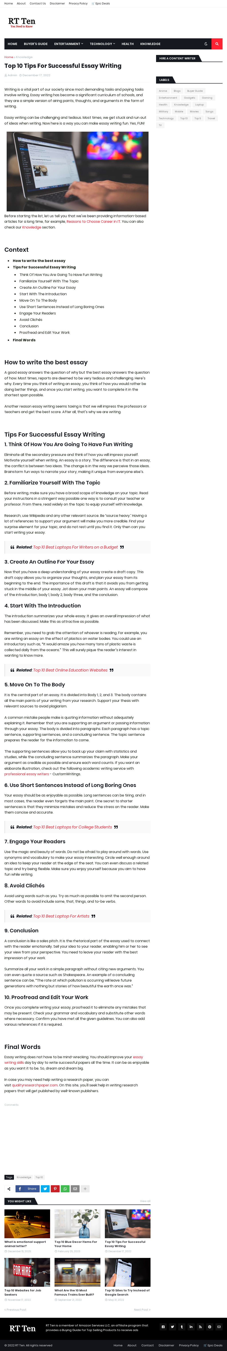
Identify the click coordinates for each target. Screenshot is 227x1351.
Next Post (141, 1310)
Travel (211, 118)
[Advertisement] (77, 1138)
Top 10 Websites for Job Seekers (22, 1292)
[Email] (75, 1188)
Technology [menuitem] (101, 44)
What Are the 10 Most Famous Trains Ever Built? (74, 1292)
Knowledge (24, 57)
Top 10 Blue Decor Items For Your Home (76, 1244)
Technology (166, 118)
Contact (147, 1345)
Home (8, 3)
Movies (194, 111)
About (21, 3)
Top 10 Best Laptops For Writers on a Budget (75, 547)
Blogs (177, 91)
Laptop (199, 104)
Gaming (207, 98)
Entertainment (168, 98)
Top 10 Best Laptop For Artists (61, 916)
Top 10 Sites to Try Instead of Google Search (127, 1292)
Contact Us (38, 3)
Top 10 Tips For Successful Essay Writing (125, 1244)
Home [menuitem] (12, 44)
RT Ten (20, 1345)
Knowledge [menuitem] (150, 44)
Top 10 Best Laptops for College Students (72, 827)
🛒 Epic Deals (101, 3)
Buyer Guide (195, 91)
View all (145, 1201)
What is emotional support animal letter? (25, 1244)
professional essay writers (26, 774)
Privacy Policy (78, 3)
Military (163, 111)
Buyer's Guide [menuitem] (36, 44)
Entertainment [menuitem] (67, 44)
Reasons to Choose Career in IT (93, 221)
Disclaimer (57, 3)
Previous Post (16, 1310)
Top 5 (198, 118)
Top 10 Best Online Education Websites (70, 670)
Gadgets (189, 98)
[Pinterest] (55, 1188)
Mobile (179, 111)
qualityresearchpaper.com (35, 1085)
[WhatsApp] (65, 1188)
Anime (163, 91)
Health (163, 104)
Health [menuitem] (128, 44)
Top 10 (39, 1177)
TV (160, 125)
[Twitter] (45, 1188)
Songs (209, 111)
